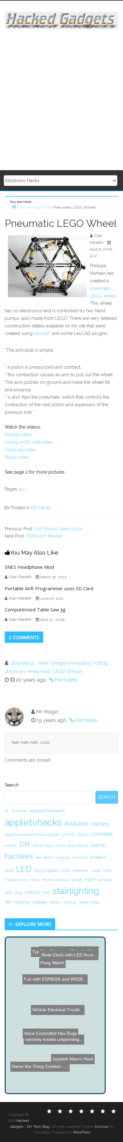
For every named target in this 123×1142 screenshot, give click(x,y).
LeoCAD (42, 333)
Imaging (62, 857)
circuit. (68, 834)
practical (62, 880)
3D (7, 811)
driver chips (43, 845)
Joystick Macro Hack (73, 1061)
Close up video (20, 449)
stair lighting (17, 901)
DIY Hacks (41, 507)
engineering (78, 845)
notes (34, 880)
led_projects (46, 870)
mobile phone (16, 880)
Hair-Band (44, 857)
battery (100, 824)
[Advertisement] (61, 100)
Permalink (66, 680)
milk (107, 870)
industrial (79, 857)
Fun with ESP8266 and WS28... (54, 987)
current (11, 845)
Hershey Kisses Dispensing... (55, 1041)
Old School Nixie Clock (58, 528)
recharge (105, 880)
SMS (46, 893)
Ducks (60, 845)
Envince (101, 1127)
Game (98, 845)
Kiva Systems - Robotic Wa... (65, 952)
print (76, 879)
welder (54, 902)
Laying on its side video (29, 442)
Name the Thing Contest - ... (41, 1069)
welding (69, 902)
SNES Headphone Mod (29, 567)
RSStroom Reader (44, 536)
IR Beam (98, 857)
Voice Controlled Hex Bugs (44, 1050)
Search (12, 784)
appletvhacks (33, 822)
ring (18, 892)
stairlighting (75, 891)
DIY (25, 844)
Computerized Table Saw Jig (35, 609)
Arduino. (77, 823)
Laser (9, 871)
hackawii (19, 856)
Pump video (17, 457)
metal (95, 871)
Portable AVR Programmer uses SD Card (49, 588)
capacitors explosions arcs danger (32, 834)
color (83, 834)
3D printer (19, 811)
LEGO (65, 871)
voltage (39, 901)
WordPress (81, 1132)
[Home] (13, 206)
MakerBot (80, 871)
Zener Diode (89, 902)
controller (102, 834)
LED (24, 869)
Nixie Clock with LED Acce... (67, 961)
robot (32, 892)
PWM (89, 879)
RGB (8, 893)
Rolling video (18, 434)
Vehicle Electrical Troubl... (53, 1005)
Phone (47, 880)
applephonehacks (47, 810)
